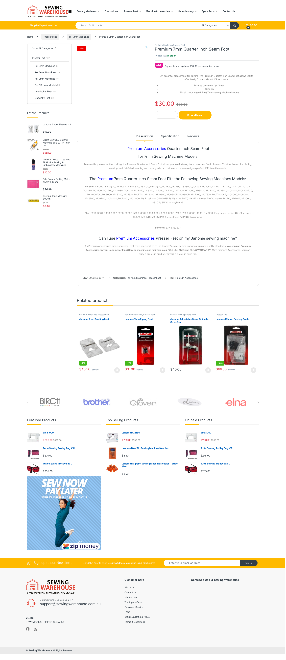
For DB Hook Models (47, 85)
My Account (131, 597)
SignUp (249, 563)
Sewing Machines (86, 11)
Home (30, 36)
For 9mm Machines (47, 78)
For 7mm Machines (79, 36)
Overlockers (111, 11)
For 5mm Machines (47, 65)
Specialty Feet (189, 314)
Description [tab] (144, 136)
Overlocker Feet (45, 91)
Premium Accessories (186, 277)
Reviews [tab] (193, 136)
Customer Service (133, 607)
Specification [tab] (170, 136)
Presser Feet (131, 11)
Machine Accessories (158, 11)
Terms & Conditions (134, 621)
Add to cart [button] (117, 370)
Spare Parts (208, 11)
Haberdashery (186, 11)
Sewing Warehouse (39, 650)
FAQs (127, 611)
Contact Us (229, 11)
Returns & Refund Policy (137, 616)
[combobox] (137, 25)
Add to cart (197, 115)
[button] (146, 47)
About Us (129, 587)
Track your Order (133, 602)
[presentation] (258, 402)
